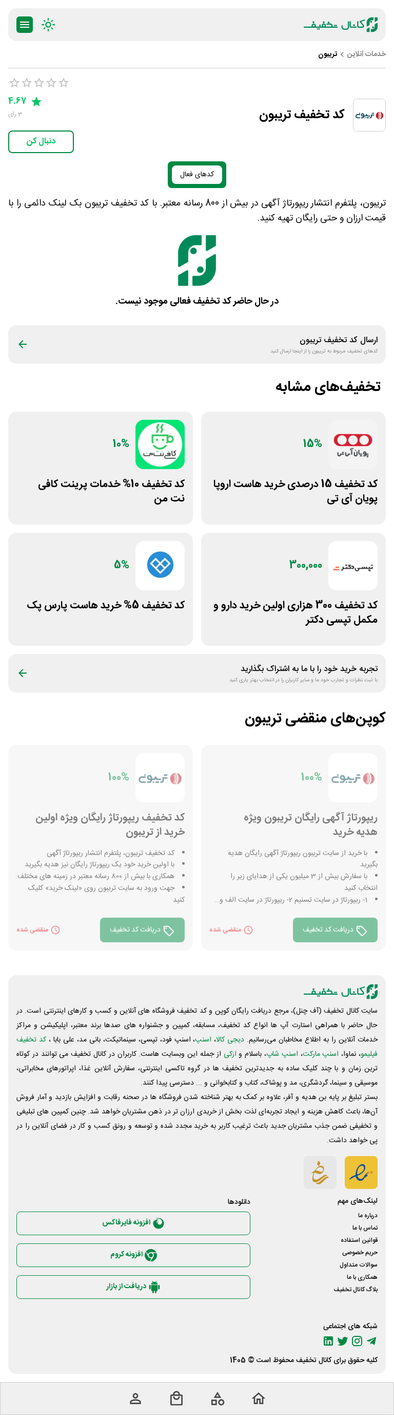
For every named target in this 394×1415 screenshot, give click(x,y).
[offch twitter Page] (343, 1341)
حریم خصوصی (360, 1253)
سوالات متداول (359, 1265)
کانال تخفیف (313, 1360)
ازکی (230, 1054)
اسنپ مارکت (321, 1054)
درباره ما (368, 1216)
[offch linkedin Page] (328, 1341)
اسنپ (203, 1040)
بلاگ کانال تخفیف (355, 1289)
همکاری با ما (362, 1277)
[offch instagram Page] (357, 1341)
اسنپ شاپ (282, 1054)
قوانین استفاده (359, 1240)
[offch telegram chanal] (371, 1341)
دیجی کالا (230, 1040)
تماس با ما (365, 1228)
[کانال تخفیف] (341, 24)
